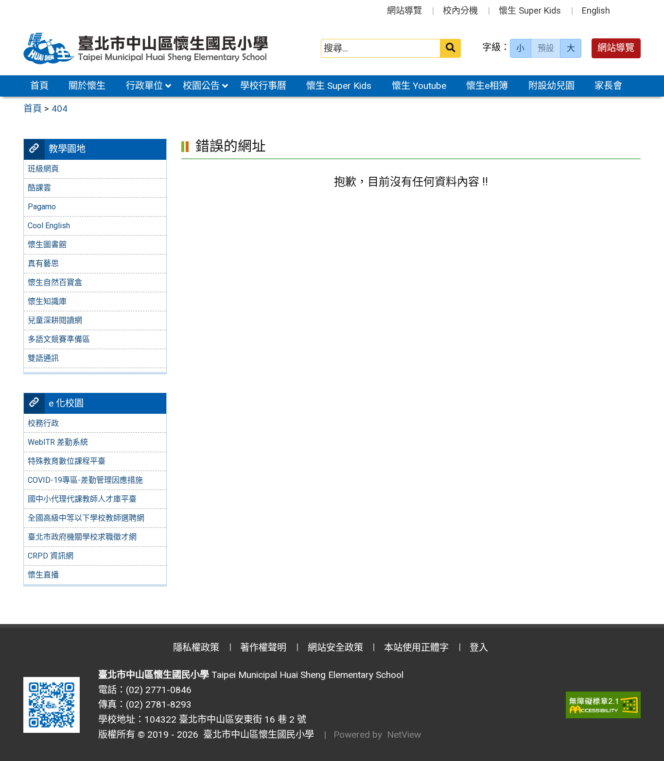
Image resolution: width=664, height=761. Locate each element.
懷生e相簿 (487, 85)
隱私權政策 (196, 647)
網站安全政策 (335, 647)
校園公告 (201, 85)
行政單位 (144, 85)
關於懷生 (87, 85)
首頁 (39, 85)
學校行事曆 (263, 85)
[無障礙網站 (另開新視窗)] (603, 705)
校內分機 (460, 10)
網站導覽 (404, 10)
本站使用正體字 (416, 647)
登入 (479, 647)
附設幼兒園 (551, 85)
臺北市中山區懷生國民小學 (256, 734)
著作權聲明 (263, 647)
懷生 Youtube (419, 85)
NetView (404, 734)
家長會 (608, 85)
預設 (546, 48)
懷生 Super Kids (530, 10)
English (596, 10)
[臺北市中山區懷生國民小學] (146, 48)
